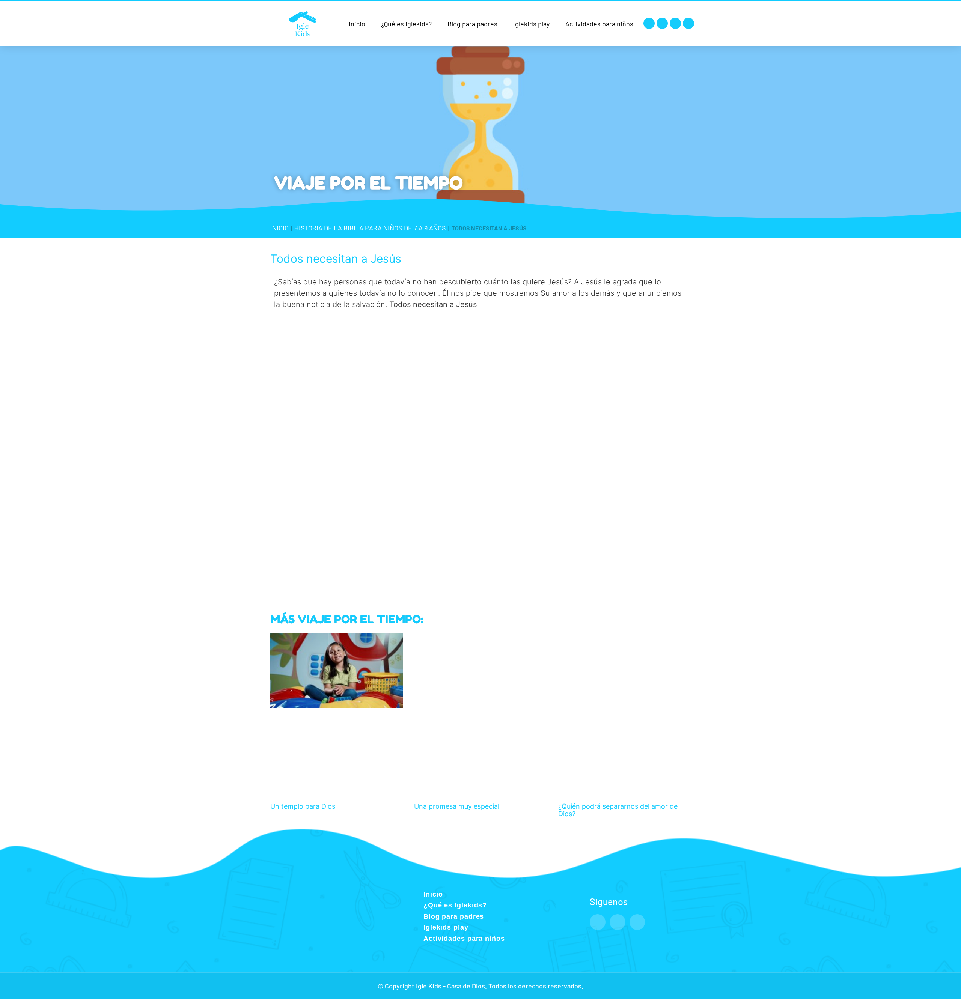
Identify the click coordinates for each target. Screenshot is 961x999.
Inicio (357, 24)
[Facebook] (649, 23)
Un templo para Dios (302, 806)
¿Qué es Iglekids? (406, 24)
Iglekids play (531, 24)
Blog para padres (472, 24)
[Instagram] (662, 23)
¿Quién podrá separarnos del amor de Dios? (618, 810)
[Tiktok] (688, 23)
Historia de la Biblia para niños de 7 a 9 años (370, 228)
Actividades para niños (599, 24)
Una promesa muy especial (456, 806)
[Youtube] (675, 23)
